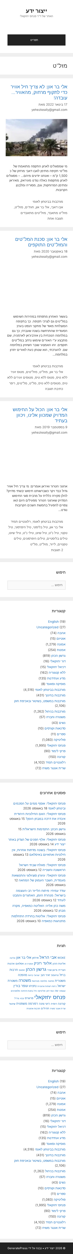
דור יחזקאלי (58, 661)
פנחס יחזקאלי (56, 745)
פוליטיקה (60, 740)
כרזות (30, 975)
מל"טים (22, 383)
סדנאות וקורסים (55, 728)
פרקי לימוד (58, 751)
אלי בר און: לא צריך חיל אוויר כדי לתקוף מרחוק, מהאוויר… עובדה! (39, 92)
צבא (22, 998)
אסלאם (20, 963)
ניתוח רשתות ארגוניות (47, 986)
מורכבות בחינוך (55, 695)
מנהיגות (35, 981)
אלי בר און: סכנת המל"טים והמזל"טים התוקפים (41, 241)
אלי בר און (42, 207)
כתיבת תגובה (54, 389)
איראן (35, 957)
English (53, 621)
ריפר (12, 383)
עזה (56, 990)
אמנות (61, 650)
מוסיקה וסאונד (56, 684)
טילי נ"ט (28, 533)
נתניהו (32, 986)
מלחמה (43, 981)
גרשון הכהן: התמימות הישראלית (44, 829)
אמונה (61, 644)
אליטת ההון (59, 963)
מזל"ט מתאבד (57, 213)
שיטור (12, 1003)
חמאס (22, 970)
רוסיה (54, 1003)
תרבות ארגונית (33, 1008)
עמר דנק (50, 991)
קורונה (61, 757)
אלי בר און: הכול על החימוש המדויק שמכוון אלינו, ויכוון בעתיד (40, 415)
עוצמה (62, 990)
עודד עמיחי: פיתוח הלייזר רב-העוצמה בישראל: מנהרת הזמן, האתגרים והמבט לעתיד (39, 895)
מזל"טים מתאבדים (33, 213)
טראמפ (55, 975)
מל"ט (32, 383)
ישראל (37, 975)
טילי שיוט (15, 533)
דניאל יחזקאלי (56, 667)
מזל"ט (19, 207)
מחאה (51, 981)
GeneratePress (17, 1248)
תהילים (45, 1008)
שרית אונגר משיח (54, 768)
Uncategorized (47, 627)
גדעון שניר (52, 970)
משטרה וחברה (56, 717)
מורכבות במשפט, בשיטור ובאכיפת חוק (40, 701)
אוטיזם (61, 638)
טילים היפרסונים (34, 538)
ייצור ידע (36, 10)
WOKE (61, 957)
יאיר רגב (45, 975)
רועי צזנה (44, 1003)
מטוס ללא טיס (44, 377)
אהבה (61, 633)
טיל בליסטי (40, 527)
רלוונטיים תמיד (21, 521)
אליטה (12, 958)
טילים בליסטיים (57, 538)
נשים (62, 723)
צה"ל (16, 998)
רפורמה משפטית (27, 1003)
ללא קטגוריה (57, 672)
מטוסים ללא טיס (49, 383)
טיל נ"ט (54, 533)
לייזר (53, 544)
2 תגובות (57, 550)
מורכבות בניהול (55, 711)
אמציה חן (29, 963)
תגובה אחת (55, 218)
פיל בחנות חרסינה (29, 991)
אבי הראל (48, 957)
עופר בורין (20, 986)
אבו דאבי (57, 207)
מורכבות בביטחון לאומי (48, 201)
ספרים (61, 734)
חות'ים (29, 207)
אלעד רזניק (43, 963)
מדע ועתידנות (56, 678)
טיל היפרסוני (23, 527)
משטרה (25, 980)
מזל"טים (31, 372)
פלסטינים (15, 990)
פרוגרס (29, 998)
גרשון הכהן (58, 655)
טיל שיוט (41, 533)
